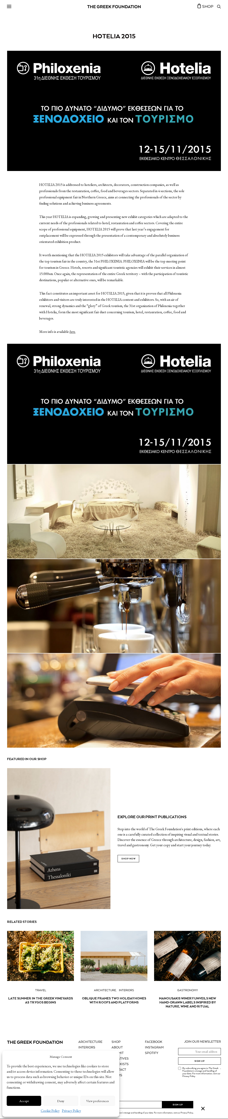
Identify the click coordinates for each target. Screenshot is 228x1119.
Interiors (126, 990)
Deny (60, 1101)
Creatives (120, 1058)
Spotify (151, 1053)
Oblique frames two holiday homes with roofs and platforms (114, 1000)
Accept (24, 1101)
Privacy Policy (71, 1110)
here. (72, 331)
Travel (40, 990)
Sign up (199, 1061)
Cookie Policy (50, 1110)
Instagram (154, 1047)
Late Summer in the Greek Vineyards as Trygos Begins (40, 1000)
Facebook (153, 1042)
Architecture (105, 990)
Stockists (120, 1064)
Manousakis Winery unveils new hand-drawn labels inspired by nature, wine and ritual (187, 1002)
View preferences (97, 1101)
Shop (116, 1042)
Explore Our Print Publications (152, 816)
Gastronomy (187, 990)
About (117, 1047)
